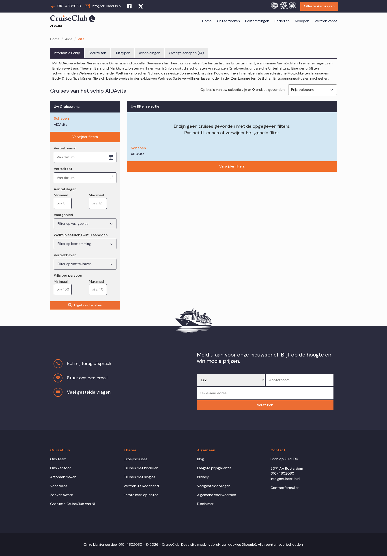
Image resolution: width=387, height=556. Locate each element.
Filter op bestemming (75, 244)
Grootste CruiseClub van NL (73, 503)
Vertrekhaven (65, 255)
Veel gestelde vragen (89, 392)
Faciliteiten (97, 53)
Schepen (302, 21)
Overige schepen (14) (186, 53)
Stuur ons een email (87, 377)
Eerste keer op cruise (141, 494)
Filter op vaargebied (73, 223)
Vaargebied (63, 214)
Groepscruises (136, 459)
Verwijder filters (85, 136)
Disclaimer (205, 503)
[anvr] (274, 4)
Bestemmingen (257, 21)
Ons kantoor (60, 468)
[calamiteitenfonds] (292, 4)
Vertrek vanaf (326, 21)
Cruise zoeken (228, 21)
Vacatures (58, 486)
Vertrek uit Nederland (141, 486)
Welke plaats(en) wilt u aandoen (81, 235)
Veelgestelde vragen (213, 486)
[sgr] (284, 4)
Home (207, 21)
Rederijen (282, 21)
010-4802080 (69, 6)
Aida (68, 39)
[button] (265, 405)
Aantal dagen (65, 189)
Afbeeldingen (149, 53)
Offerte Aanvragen (319, 6)
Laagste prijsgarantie (214, 468)
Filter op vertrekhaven (75, 264)
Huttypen (122, 53)
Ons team (58, 459)
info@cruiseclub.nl (106, 6)
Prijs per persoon (68, 275)
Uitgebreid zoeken (87, 305)
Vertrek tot (63, 168)
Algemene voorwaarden (216, 494)
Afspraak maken (63, 477)
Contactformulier (285, 487)
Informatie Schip (67, 53)
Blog (200, 459)
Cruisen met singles (139, 477)
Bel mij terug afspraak (89, 363)
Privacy (203, 477)
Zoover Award (61, 494)
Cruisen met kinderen (141, 468)
